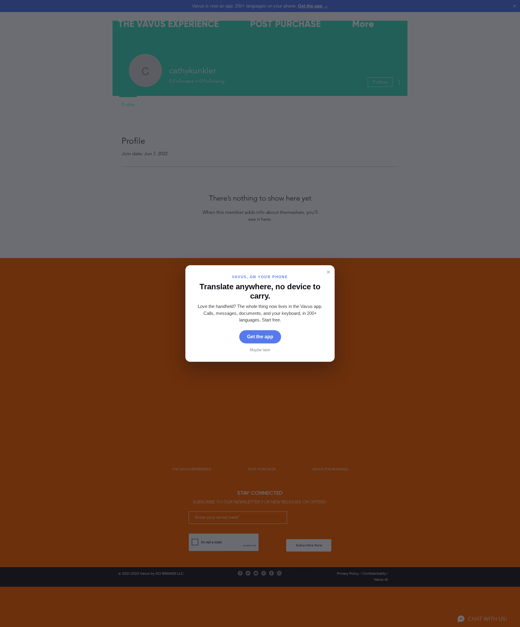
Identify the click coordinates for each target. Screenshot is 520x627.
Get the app (260, 336)
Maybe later (260, 350)
